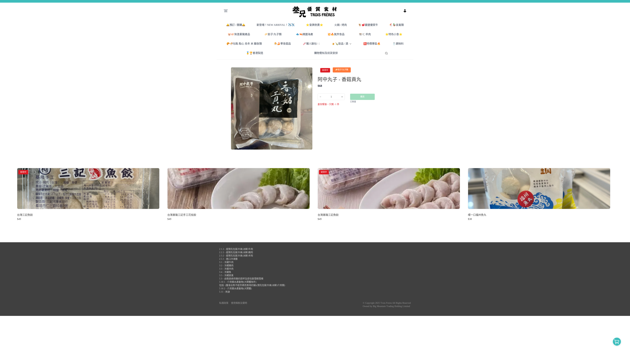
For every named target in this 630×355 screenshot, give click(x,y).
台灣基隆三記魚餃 (328, 214)
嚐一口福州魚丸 (477, 214)
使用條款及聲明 (239, 303)
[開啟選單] (225, 10)
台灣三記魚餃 (25, 214)
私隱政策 (223, 303)
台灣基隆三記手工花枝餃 (181, 214)
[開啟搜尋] (386, 53)
